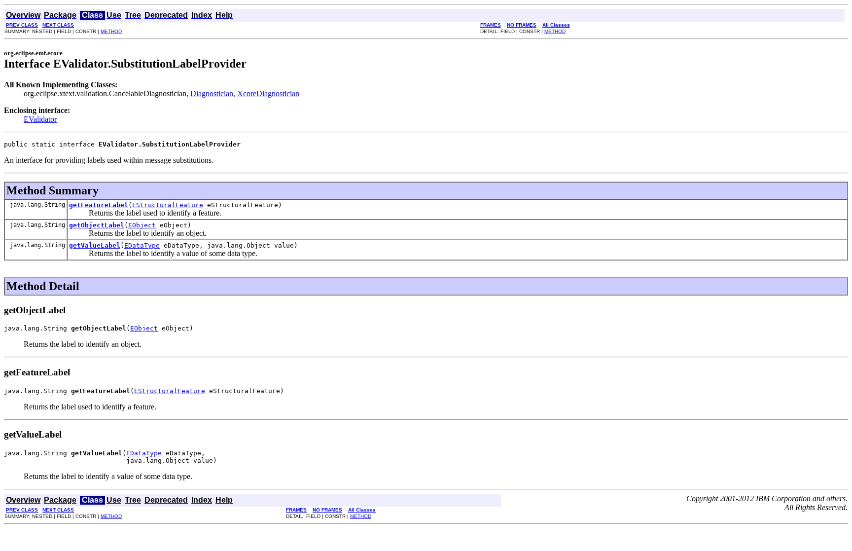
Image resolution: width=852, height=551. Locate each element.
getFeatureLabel (98, 205)
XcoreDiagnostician (268, 93)
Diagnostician (211, 93)
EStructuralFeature (167, 205)
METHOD (111, 31)
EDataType (142, 245)
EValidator (40, 119)
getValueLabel (94, 245)
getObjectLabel (96, 225)
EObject (142, 225)
